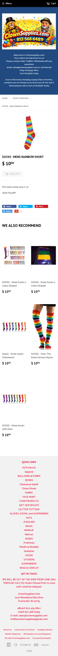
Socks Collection (21, 98)
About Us (7, 630)
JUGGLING (29, 522)
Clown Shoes (29, 488)
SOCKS (29, 555)
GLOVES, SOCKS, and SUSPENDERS (29, 513)
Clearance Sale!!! (29, 484)
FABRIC (29, 492)
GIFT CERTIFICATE (29, 505)
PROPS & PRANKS (29, 547)
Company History (45, 630)
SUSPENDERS (29, 563)
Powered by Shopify (42, 638)
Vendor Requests (13, 634)
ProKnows (29, 542)
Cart (53, 3)
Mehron (29, 534)
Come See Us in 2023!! (24, 630)
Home (4, 98)
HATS (29, 517)
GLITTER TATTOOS (29, 509)
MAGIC (29, 526)
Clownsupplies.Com (21, 638)
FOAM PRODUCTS (29, 501)
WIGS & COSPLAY (29, 568)
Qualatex (29, 551)
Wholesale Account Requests (37, 634)
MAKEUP (29, 530)
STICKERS (29, 559)
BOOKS (29, 480)
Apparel (29, 471)
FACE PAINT (29, 497)
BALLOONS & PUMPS (29, 476)
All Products (29, 467)
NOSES (29, 538)
